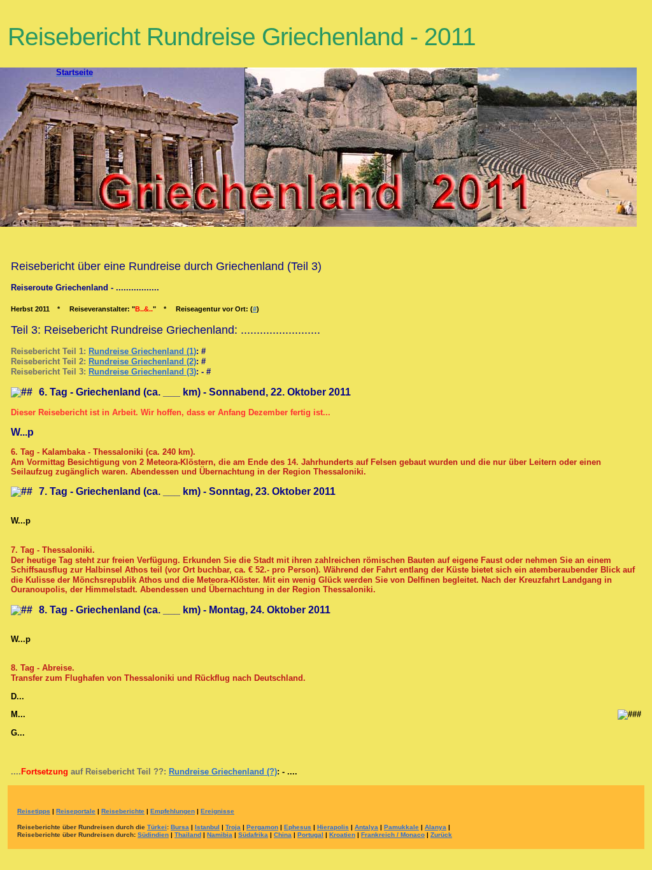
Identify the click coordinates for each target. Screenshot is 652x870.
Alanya (435, 827)
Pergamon (262, 827)
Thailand (187, 834)
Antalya (366, 827)
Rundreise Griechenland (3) (142, 371)
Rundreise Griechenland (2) (142, 361)
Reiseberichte (123, 811)
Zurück (441, 834)
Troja (233, 827)
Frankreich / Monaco (393, 834)
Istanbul (207, 827)
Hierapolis (333, 827)
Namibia (219, 834)
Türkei (157, 827)
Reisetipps (33, 811)
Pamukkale (401, 827)
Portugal (310, 834)
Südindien (153, 834)
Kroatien (342, 834)
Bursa (180, 827)
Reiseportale (76, 811)
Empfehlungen (172, 811)
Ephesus (297, 827)
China (283, 834)
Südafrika (253, 834)
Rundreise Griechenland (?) (223, 771)
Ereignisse (217, 811)
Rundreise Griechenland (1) (142, 351)
